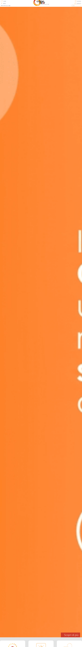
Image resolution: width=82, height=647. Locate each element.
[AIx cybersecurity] (41, 322)
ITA (7, 5)
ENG (9, 5)
